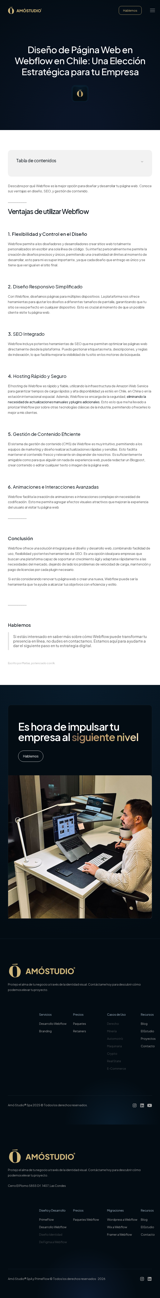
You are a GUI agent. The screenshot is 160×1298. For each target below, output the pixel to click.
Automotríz (115, 1038)
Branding (45, 1031)
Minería (112, 1031)
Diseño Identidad (50, 1234)
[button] (152, 10)
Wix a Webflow (117, 1227)
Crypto (112, 1053)
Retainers (79, 1031)
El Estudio (147, 1031)
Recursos (147, 1014)
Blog (144, 1023)
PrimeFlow (46, 1219)
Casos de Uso (116, 1014)
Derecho (113, 1023)
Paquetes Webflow (86, 1219)
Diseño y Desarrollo (52, 1210)
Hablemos (130, 10)
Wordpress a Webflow (122, 1219)
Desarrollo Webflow (52, 1023)
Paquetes (79, 1023)
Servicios (45, 1014)
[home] (25, 10)
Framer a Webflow (119, 1234)
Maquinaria (114, 1046)
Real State (114, 1061)
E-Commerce (116, 1068)
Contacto (148, 1046)
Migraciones (115, 1210)
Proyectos (148, 1038)
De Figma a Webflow (53, 1242)
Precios (78, 1014)
